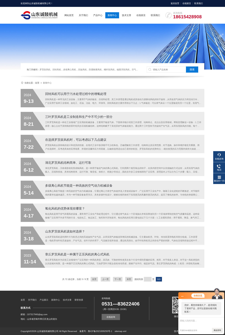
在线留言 (186, 3)
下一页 (117, 279)
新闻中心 (112, 15)
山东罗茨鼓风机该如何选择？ (65, 231)
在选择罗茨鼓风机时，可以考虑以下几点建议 (75, 139)
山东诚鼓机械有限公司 (40, 3)
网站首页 (69, 15)
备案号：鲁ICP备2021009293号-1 (95, 331)
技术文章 (126, 15)
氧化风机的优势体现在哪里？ (65, 208)
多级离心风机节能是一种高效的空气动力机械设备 (78, 185)
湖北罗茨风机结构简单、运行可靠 (68, 162)
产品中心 (97, 15)
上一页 (105, 279)
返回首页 (175, 3)
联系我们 (198, 3)
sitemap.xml (120, 331)
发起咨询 (217, 330)
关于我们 (83, 15)
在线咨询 (111, 317)
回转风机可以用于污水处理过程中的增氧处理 (75, 94)
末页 (129, 279)
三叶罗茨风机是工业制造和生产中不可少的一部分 (78, 116)
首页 (37, 83)
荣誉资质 (79, 300)
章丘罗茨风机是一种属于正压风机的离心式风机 (77, 254)
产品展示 (44, 300)
